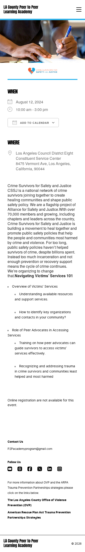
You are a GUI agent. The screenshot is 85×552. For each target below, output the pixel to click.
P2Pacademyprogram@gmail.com (30, 448)
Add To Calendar (34, 122)
